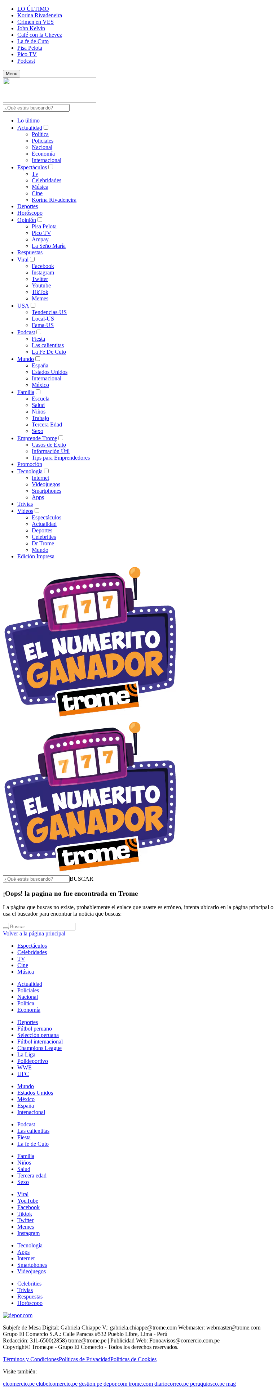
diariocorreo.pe (171, 1384)
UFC (23, 1074)
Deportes (27, 206)
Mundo (25, 359)
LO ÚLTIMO (33, 9)
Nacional (42, 147)
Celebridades (46, 180)
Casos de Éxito (49, 445)
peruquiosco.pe (207, 1384)
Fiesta (38, 339)
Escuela (40, 398)
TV (21, 959)
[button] (81, 879)
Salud (38, 405)
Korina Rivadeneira (39, 15)
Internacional (46, 160)
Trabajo (40, 418)
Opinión (26, 220)
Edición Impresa (35, 556)
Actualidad (29, 128)
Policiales (42, 141)
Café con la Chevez (39, 35)
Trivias (25, 504)
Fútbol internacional (40, 1041)
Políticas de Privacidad (84, 1359)
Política (40, 134)
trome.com (141, 1384)
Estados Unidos (49, 372)
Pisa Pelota (29, 48)
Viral (22, 259)
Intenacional (31, 1112)
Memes (40, 298)
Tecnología (30, 471)
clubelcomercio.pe (57, 1384)
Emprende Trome (37, 438)
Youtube (41, 285)
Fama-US (43, 325)
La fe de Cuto (33, 41)
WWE (24, 1067)
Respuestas (30, 252)
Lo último (28, 120)
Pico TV (27, 54)
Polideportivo (32, 1061)
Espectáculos (32, 167)
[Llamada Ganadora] (90, 717)
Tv (35, 174)
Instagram (43, 272)
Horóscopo (30, 213)
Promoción (29, 464)
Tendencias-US (49, 312)
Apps (38, 497)
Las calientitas (48, 345)
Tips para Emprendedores (61, 458)
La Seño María (49, 246)
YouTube (27, 1201)
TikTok (40, 292)
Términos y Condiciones (31, 1359)
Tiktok (24, 1214)
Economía (43, 154)
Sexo (37, 431)
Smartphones (46, 491)
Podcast (26, 61)
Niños (38, 411)
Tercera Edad (47, 424)
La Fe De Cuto (49, 352)
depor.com (115, 1384)
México (40, 385)
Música (40, 187)
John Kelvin (31, 28)
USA (23, 306)
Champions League (39, 1048)
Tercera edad (32, 1175)
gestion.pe (90, 1384)
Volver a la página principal (34, 933)
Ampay (40, 239)
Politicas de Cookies (133, 1359)
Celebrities (44, 537)
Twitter (40, 279)
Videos (25, 511)
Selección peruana (38, 1035)
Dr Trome (43, 543)
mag (231, 1384)
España (40, 365)
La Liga (26, 1054)
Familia (25, 392)
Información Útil (51, 451)
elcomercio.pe (19, 1384)
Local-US (43, 319)
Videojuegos (46, 484)
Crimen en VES (35, 22)
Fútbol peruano (34, 1028)
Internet (40, 478)
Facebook (43, 266)
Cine (37, 193)
